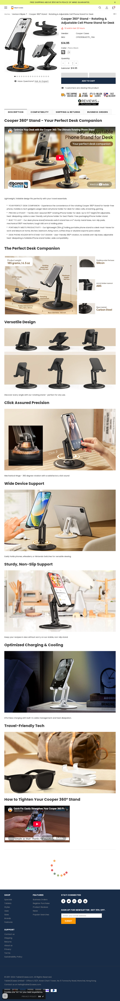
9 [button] (32, 76)
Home (7, 14)
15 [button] (46, 76)
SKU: (63, 37)
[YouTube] (85, 901)
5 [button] (23, 76)
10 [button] (35, 76)
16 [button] (48, 76)
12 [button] (39, 76)
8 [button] (30, 76)
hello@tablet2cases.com (29, 984)
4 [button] (21, 76)
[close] (115, 2)
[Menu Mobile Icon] (5, 7)
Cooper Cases (82, 33)
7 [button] (28, 76)
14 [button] (43, 76)
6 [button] (26, 76)
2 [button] (17, 76)
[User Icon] (107, 7)
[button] (74, 75)
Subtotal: (65, 68)
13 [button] (41, 76)
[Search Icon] (100, 7)
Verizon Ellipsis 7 (19, 14)
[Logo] (17, 7)
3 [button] (19, 76)
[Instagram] (74, 901)
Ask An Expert (42, 81)
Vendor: (65, 33)
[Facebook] (63, 901)
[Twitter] (69, 901)
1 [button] (14, 76)
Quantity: (65, 58)
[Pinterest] (80, 901)
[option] (31, 45)
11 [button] (37, 76)
